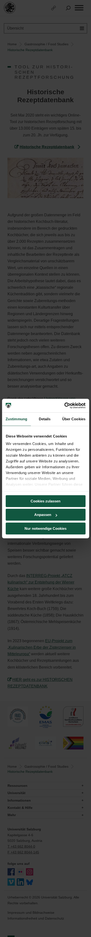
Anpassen (42, 515)
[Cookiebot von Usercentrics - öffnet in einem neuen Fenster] (64, 405)
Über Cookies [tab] (73, 419)
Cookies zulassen (45, 501)
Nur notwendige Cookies (45, 528)
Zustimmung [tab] (16, 419)
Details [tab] (45, 419)
